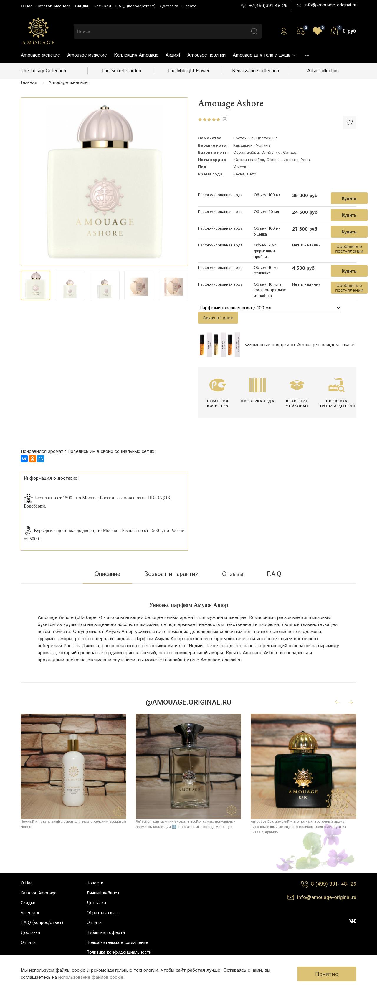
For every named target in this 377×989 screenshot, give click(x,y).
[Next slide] (179, 182)
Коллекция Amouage (136, 55)
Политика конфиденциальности (119, 952)
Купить (349, 198)
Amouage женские (40, 55)
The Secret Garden (121, 70)
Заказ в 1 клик (218, 318)
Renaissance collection (255, 70)
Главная (29, 82)
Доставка (169, 6)
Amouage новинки (206, 55)
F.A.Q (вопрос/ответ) (135, 6)
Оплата (189, 6)
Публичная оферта (106, 933)
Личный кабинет (103, 893)
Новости (95, 883)
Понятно (326, 974)
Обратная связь (103, 913)
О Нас (26, 6)
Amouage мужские (87, 55)
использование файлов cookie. (92, 977)
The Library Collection (43, 70)
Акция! (173, 55)
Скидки (82, 6)
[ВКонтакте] (24, 458)
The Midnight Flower (188, 70)
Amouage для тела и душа (261, 55)
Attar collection (323, 70)
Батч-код (102, 6)
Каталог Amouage (54, 6)
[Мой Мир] (40, 458)
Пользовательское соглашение (117, 943)
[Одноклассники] (32, 458)
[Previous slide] (30, 182)
